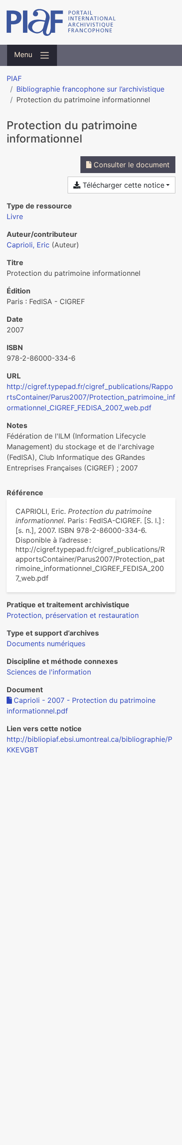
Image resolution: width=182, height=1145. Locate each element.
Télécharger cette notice (122, 185)
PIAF (14, 78)
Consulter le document (130, 164)
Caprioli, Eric (28, 244)
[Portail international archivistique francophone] (91, 22)
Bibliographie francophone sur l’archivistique (90, 89)
